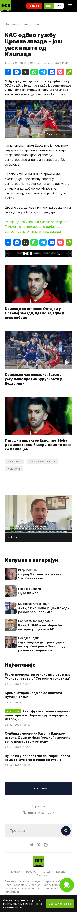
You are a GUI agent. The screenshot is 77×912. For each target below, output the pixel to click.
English (15, 871)
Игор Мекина (27, 570)
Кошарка (14, 468)
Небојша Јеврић (29, 588)
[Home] (5, 6)
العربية (46, 871)
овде (34, 903)
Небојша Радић (28, 638)
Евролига (14, 461)
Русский (31, 871)
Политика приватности (38, 812)
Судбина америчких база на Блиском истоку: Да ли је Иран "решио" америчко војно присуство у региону (37, 737)
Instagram (39, 788)
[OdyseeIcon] (45, 845)
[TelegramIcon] (31, 845)
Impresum (38, 806)
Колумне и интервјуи (31, 560)
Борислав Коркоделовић (35, 621)
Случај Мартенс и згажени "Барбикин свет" (39, 576)
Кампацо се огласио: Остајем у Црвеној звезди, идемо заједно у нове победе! (34, 313)
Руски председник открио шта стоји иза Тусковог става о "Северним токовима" (38, 676)
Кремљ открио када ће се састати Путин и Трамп (33, 695)
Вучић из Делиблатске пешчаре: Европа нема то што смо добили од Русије (37, 758)
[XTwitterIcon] (38, 845)
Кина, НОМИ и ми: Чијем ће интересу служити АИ (40, 627)
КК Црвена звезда (42, 461)
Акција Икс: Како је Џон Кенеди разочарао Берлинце (43, 610)
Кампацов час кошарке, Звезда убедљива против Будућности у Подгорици (33, 379)
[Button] (66, 831)
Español (61, 871)
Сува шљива (28, 593)
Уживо (34, 5)
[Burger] (70, 6)
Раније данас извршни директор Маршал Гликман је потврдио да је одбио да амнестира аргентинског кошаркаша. (36, 226)
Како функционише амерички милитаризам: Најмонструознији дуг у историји (37, 715)
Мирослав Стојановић (33, 603)
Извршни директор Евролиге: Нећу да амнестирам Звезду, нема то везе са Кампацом (38, 445)
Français (42, 875)
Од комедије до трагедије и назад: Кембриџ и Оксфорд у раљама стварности (41, 646)
